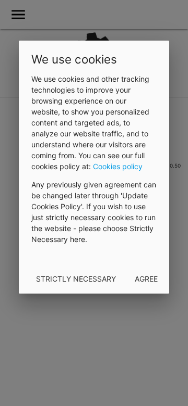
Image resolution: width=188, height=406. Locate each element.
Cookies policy (118, 166)
